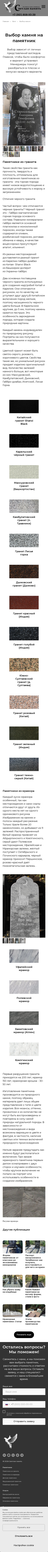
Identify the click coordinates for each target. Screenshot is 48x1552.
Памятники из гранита (11, 1471)
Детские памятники (10, 1478)
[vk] (4, 1455)
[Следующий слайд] (42, 114)
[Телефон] (13, 1455)
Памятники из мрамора (11, 1474)
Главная (6, 21)
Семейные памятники (10, 1485)
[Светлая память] (17, 1455)
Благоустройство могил (11, 1494)
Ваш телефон (9, 1399)
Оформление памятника (11, 1498)
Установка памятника (10, 1501)
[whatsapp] (8, 1455)
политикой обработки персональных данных (24, 1414)
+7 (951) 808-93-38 (24, 14)
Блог (14, 21)
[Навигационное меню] (43, 6)
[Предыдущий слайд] (6, 114)
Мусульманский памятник (12, 1481)
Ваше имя (7, 1386)
